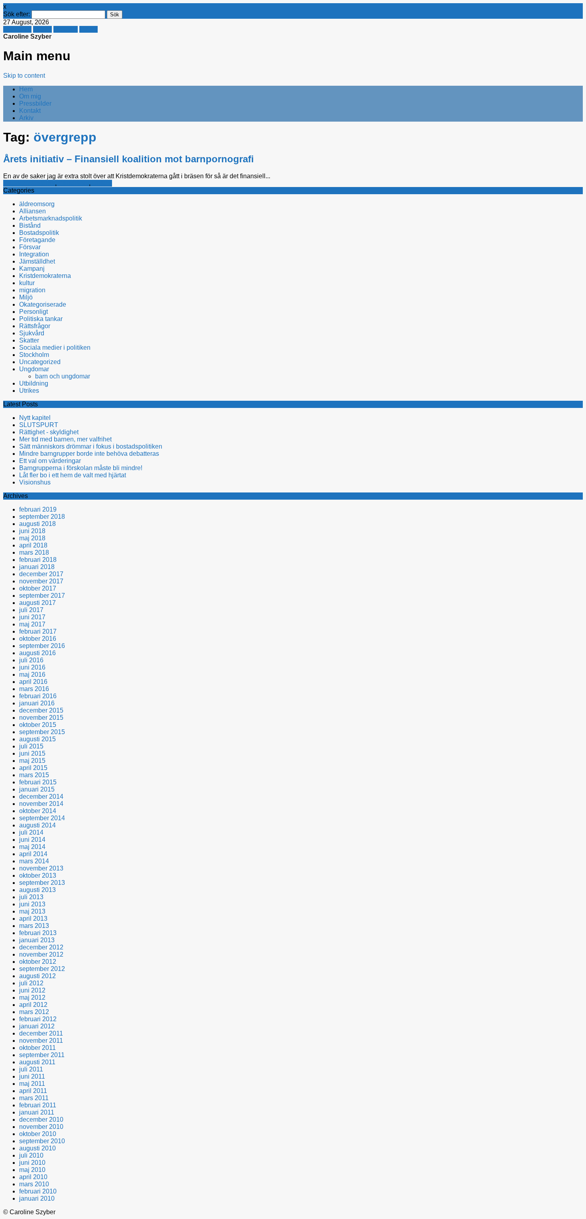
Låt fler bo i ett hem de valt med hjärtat (72, 475)
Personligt (33, 311)
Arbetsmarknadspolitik (50, 218)
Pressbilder (35, 103)
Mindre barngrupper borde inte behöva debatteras (89, 453)
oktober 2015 (37, 724)
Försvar (30, 247)
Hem (26, 89)
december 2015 (41, 710)
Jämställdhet (37, 261)
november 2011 (41, 1040)
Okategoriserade (42, 304)
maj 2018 (32, 538)
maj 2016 (32, 674)
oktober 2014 (37, 810)
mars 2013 (34, 925)
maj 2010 (32, 1169)
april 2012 (33, 1004)
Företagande (37, 239)
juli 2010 (31, 1155)
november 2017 (41, 581)
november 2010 (41, 1126)
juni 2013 (32, 904)
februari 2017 (38, 631)
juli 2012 (31, 983)
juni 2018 (32, 531)
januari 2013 (37, 940)
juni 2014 (32, 839)
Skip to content (24, 75)
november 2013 (41, 868)
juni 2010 (32, 1162)
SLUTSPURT (38, 424)
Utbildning (33, 383)
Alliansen (32, 211)
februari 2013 (38, 933)
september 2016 (42, 645)
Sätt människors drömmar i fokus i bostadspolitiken (90, 446)
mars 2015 (34, 775)
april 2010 (33, 1177)
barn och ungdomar (62, 376)
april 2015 (33, 767)
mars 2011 (34, 1098)
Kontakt (30, 110)
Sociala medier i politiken (54, 347)
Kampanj (32, 268)
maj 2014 (32, 846)
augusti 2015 (37, 739)
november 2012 (41, 954)
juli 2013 (31, 897)
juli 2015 (31, 746)
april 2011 (33, 1090)
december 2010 (41, 1119)
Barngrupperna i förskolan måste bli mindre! (80, 468)
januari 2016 (37, 703)
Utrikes (102, 183)
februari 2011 (37, 1105)
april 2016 (33, 681)
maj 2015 (32, 760)
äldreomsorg (37, 204)
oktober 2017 (37, 588)
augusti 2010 (37, 1148)
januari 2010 (37, 1198)
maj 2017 (32, 624)
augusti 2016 (37, 653)
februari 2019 (38, 509)
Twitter (42, 29)
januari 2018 (37, 566)
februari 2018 (38, 559)
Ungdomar (34, 369)
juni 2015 (32, 753)
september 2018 (42, 516)
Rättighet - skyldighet (49, 432)
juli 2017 (31, 610)
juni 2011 (32, 1076)
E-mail (88, 29)
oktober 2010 (37, 1133)
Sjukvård (31, 333)
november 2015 (41, 717)
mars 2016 (34, 688)
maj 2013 (32, 911)
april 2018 (33, 545)
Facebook (17, 29)
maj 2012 (32, 997)
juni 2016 (32, 667)
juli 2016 (31, 660)
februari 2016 (38, 696)
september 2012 (42, 968)
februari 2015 (38, 782)
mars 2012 (34, 1011)
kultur (27, 283)
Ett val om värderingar (50, 460)
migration (32, 290)
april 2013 (33, 918)
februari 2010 (38, 1191)
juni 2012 (32, 990)
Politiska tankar (41, 318)
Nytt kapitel (35, 417)
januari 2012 (37, 1026)
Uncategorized (40, 361)
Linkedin (65, 29)
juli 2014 (31, 832)
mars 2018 (34, 552)
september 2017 (42, 595)
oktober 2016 (37, 638)
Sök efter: (16, 14)
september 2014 (42, 818)
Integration (34, 254)
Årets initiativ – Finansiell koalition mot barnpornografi (128, 159)
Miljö (26, 297)
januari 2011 (36, 1112)
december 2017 (41, 574)
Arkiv (26, 117)
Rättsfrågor (73, 183)
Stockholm (34, 354)
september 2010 (42, 1141)
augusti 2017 (37, 602)
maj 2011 (32, 1083)
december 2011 (41, 1033)
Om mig (30, 96)
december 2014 (41, 796)
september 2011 (42, 1055)
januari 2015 (37, 789)
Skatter (29, 340)
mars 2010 (34, 1184)
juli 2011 (31, 1069)
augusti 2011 (37, 1062)
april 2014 (33, 854)
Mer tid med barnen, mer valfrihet (65, 439)
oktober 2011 (37, 1047)
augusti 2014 (37, 825)
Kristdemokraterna (29, 183)
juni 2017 (32, 617)
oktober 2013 (37, 875)
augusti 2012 (37, 976)
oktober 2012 (37, 961)
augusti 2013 (37, 889)
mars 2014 (34, 861)
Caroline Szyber (27, 36)
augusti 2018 (37, 523)
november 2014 (41, 803)
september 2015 (42, 732)
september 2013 (42, 882)
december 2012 (41, 947)
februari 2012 (38, 1019)
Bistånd (30, 225)
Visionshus (35, 482)
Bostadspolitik (39, 232)
